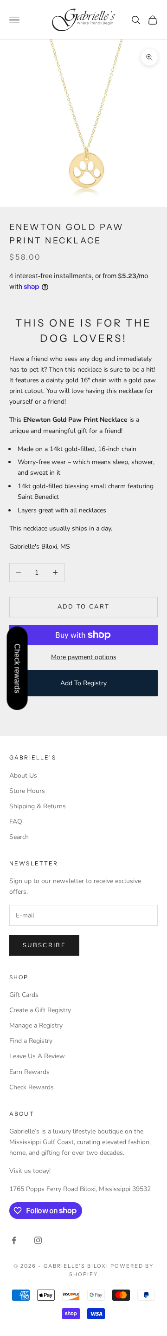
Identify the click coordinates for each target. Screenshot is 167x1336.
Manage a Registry (36, 1025)
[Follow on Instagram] (38, 1240)
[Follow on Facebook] (14, 1240)
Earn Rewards (29, 1071)
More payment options (83, 657)
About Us (23, 775)
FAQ (15, 821)
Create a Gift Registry (40, 1010)
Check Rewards (31, 1087)
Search (19, 836)
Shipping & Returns (37, 806)
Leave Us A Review (37, 1056)
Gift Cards (24, 994)
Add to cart (84, 607)
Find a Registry (30, 1040)
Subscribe (44, 945)
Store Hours (27, 790)
